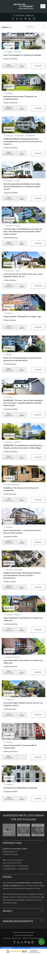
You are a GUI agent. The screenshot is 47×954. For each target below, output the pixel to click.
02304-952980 (41, 941)
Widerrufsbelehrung (36, 938)
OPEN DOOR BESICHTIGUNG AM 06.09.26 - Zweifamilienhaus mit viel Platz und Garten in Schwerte (22, 141)
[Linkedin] (30, 19)
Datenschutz (16, 938)
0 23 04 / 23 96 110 (15, 860)
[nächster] (41, 830)
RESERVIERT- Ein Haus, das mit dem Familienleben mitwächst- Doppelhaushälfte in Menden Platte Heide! (23, 402)
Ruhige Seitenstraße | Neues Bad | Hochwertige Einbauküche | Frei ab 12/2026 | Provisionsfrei (22, 575)
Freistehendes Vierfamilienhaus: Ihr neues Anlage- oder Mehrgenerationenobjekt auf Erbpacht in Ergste (23, 231)
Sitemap (25, 938)
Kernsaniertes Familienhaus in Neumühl (20, 788)
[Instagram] (34, 19)
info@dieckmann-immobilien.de (15, 866)
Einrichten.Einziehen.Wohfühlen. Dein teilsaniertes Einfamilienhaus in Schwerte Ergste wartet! (22, 186)
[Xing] (25, 19)
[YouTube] (21, 19)
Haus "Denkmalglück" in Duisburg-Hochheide (22, 55)
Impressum (7, 938)
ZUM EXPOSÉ (38, 66)
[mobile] (42, 6)
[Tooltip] (44, 948)
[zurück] (5, 830)
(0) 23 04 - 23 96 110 (25, 15)
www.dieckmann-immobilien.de (15, 869)
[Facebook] (13, 19)
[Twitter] (17, 19)
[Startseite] (23, 6)
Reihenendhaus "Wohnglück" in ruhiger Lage (22, 316)
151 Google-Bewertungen (34, 952)
